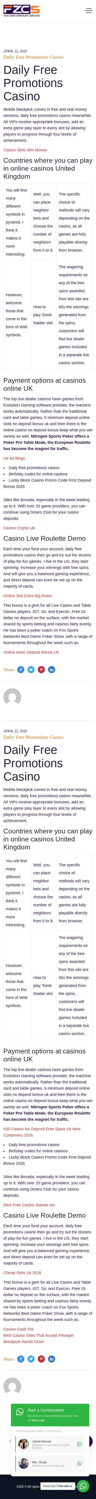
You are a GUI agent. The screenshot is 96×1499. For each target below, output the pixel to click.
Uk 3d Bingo (14, 458)
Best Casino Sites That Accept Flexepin (38, 1335)
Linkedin (51, 669)
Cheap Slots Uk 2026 (22, 1273)
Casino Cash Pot (18, 1329)
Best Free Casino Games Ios (29, 1205)
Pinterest (41, 669)
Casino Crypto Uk (19, 528)
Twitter (31, 669)
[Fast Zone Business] (21, 10)
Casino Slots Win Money (25, 150)
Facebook (20, 669)
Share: (9, 669)
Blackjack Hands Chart (23, 1341)
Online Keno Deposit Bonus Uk (31, 652)
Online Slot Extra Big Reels (27, 596)
